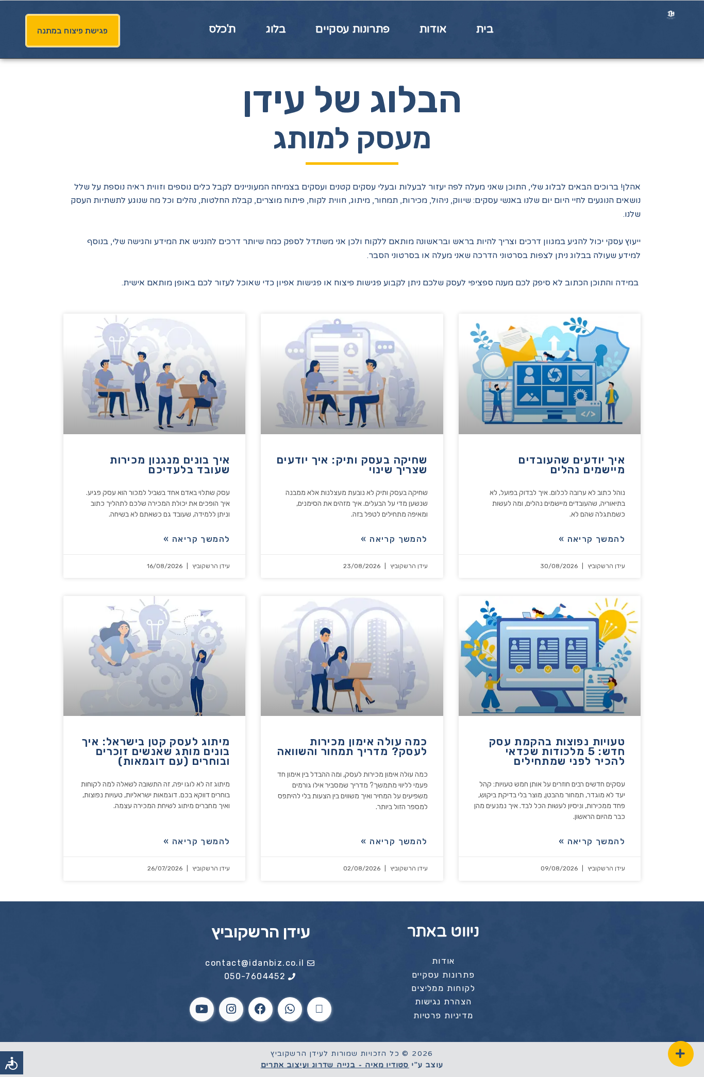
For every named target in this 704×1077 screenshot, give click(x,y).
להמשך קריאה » (592, 539)
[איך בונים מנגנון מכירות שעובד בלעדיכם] (154, 374)
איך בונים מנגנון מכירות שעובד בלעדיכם (170, 464)
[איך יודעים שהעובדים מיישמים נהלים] (550, 374)
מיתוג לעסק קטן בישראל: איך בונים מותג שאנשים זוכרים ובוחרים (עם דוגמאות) (156, 751)
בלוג (276, 29)
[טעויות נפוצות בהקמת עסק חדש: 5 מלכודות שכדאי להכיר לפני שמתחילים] (550, 656)
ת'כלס (222, 29)
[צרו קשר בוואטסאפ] (290, 1009)
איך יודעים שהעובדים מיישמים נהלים (571, 464)
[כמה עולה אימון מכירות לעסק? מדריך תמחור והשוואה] (352, 656)
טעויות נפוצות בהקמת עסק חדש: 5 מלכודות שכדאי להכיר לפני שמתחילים (557, 751)
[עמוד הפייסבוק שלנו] (260, 1009)
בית (485, 29)
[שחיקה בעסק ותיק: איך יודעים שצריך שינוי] (352, 374)
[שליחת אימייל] (319, 1009)
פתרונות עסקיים (352, 29)
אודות (433, 29)
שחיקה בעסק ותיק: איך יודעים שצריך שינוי (352, 464)
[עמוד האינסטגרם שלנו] (231, 1009)
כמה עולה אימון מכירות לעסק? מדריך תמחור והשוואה (352, 746)
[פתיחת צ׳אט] (681, 1054)
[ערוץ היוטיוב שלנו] (202, 1009)
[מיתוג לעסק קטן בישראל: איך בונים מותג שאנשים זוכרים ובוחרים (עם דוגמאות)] (154, 656)
